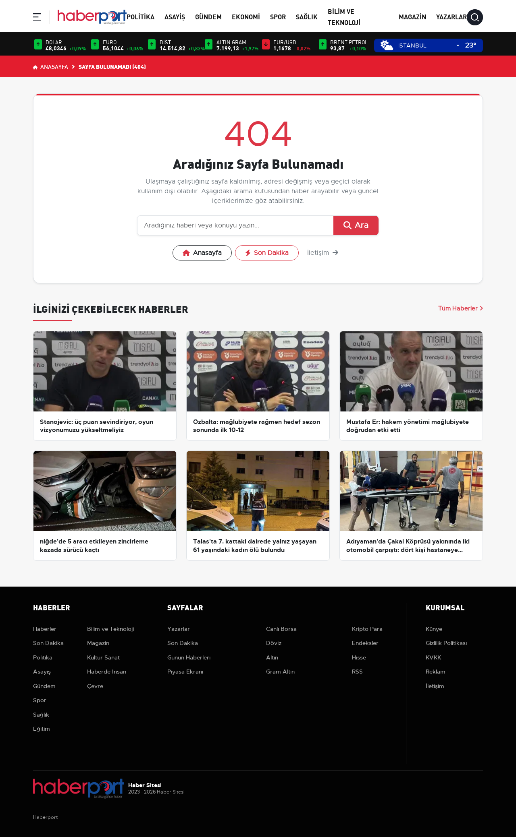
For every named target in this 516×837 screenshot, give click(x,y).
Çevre (95, 686)
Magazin (412, 16)
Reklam (435, 671)
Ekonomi (246, 16)
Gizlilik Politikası (446, 643)
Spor (278, 16)
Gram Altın (280, 671)
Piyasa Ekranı (185, 671)
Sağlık (307, 16)
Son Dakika (271, 253)
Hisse (359, 657)
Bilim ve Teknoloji (110, 628)
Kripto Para (367, 628)
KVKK (433, 657)
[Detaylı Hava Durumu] (387, 45)
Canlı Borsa (281, 628)
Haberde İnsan (106, 671)
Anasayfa (53, 66)
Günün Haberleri (188, 657)
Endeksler (365, 643)
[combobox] (429, 45)
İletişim (319, 253)
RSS (357, 671)
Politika (140, 16)
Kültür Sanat (103, 657)
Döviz (273, 643)
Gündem (208, 16)
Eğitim (41, 728)
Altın (272, 657)
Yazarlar (451, 16)
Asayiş (174, 16)
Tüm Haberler (458, 308)
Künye (434, 628)
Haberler (44, 628)
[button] (37, 18)
